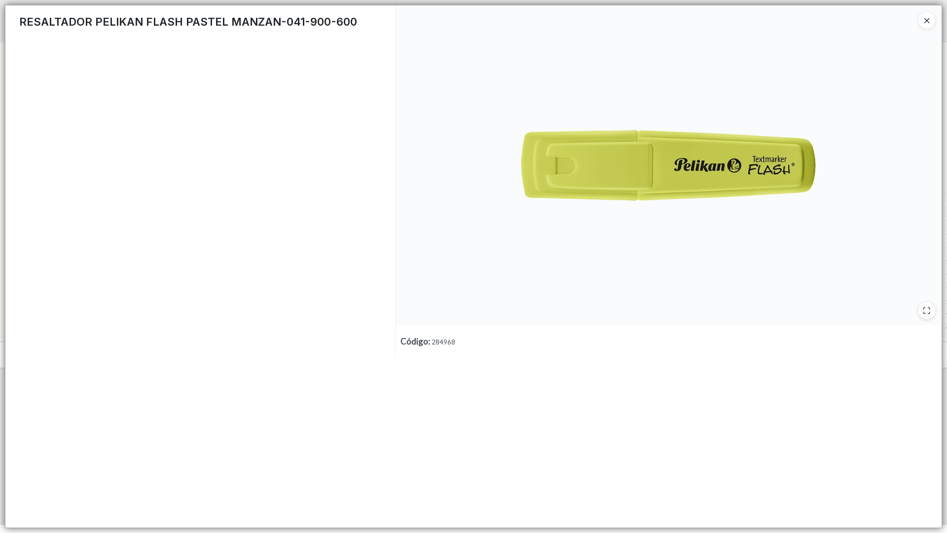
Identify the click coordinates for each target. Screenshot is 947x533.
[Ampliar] (927, 310)
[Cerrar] (927, 20)
